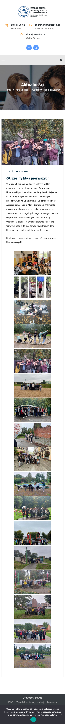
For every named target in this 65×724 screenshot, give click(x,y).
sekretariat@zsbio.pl (47, 24)
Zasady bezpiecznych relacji (30, 702)
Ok (33, 719)
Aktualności (22, 89)
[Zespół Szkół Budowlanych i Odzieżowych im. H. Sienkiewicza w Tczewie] (32, 11)
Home (8, 89)
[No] (61, 714)
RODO (10, 702)
